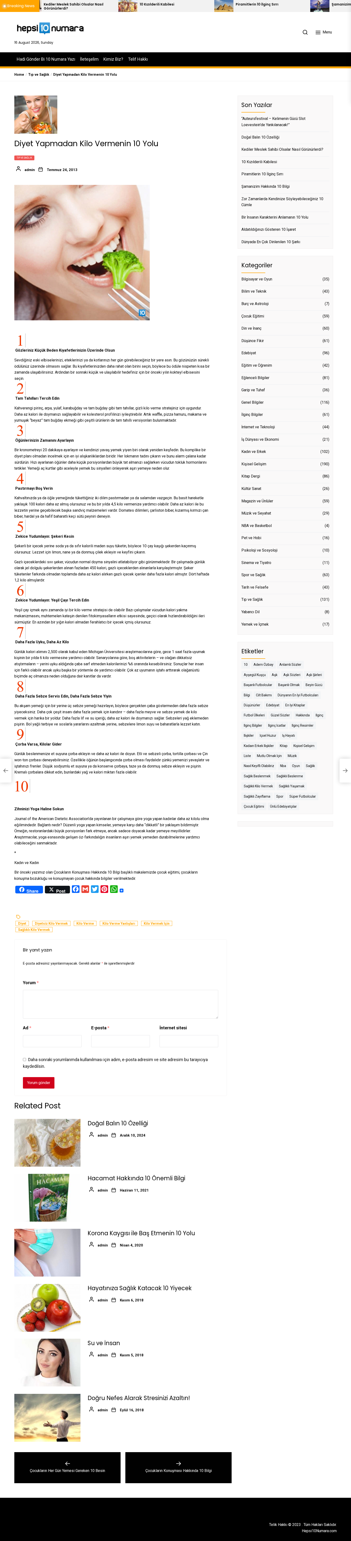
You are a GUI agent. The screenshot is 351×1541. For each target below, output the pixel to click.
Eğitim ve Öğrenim (256, 365)
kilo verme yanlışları (118, 924)
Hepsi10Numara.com (319, 1531)
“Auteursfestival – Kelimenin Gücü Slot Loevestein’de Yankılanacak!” (273, 122)
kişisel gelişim (303, 746)
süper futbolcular (302, 796)
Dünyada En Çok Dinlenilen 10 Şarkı (270, 242)
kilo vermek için (157, 924)
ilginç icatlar (277, 725)
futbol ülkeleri (254, 715)
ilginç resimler (303, 725)
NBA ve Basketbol (256, 525)
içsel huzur (268, 736)
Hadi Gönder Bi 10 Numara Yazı (46, 59)
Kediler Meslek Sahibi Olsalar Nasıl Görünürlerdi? (282, 149)
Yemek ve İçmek (255, 624)
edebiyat (272, 705)
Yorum (31, 982)
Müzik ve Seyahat (256, 513)
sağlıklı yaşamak (291, 786)
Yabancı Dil (250, 612)
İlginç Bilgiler (252, 415)
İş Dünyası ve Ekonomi (260, 439)
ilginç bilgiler (253, 725)
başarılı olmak (289, 685)
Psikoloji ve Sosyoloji (259, 550)
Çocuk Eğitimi (252, 316)
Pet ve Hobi (251, 538)
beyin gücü (314, 685)
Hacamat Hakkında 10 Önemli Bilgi (136, 1178)
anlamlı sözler (290, 665)
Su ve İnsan (104, 1343)
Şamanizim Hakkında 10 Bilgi (288, 4)
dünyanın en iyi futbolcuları (298, 695)
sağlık (310, 766)
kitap (283, 746)
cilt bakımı (264, 695)
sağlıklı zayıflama (257, 796)
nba (283, 766)
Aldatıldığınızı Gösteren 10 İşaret (268, 229)
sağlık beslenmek (257, 776)
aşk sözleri (291, 675)
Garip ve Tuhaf (253, 390)
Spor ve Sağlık (253, 575)
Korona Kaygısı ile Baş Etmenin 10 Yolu (141, 1233)
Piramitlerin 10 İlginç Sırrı (188, 4)
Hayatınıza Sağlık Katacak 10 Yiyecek (140, 1288)
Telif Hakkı (138, 59)
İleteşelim (89, 59)
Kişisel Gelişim (253, 464)
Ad (27, 1028)
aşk (274, 675)
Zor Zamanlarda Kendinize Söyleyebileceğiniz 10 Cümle (282, 202)
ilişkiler (249, 736)
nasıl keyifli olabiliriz (259, 766)
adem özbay (263, 665)
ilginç (319, 715)
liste (247, 756)
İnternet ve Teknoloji (258, 427)
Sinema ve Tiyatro (256, 562)
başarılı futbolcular (258, 685)
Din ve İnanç (251, 328)
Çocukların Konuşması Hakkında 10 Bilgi (87, 872)
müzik (292, 756)
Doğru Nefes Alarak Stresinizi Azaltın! (139, 1398)
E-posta (100, 1028)
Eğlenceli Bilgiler (255, 378)
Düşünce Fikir (252, 340)
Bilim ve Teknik (253, 291)
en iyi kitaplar (295, 705)
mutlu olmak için (269, 756)
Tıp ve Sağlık (24, 157)
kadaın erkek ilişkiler (259, 746)
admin (30, 170)
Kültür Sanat (251, 488)
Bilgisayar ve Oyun (256, 279)
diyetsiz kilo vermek (51, 924)
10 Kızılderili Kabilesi (88, 4)
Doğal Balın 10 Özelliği (118, 1124)
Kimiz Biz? (113, 59)
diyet (22, 924)
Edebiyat (248, 353)
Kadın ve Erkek (253, 452)
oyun (296, 766)
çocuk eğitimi (254, 806)
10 (246, 665)
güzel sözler (280, 715)
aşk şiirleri (314, 675)
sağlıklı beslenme (290, 776)
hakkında (303, 715)
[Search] (305, 32)
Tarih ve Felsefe (254, 587)
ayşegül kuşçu (255, 675)
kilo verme (85, 924)
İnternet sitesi (173, 1028)
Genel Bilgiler (252, 402)
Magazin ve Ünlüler (257, 501)
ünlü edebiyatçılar (283, 806)
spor (279, 796)
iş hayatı (288, 736)
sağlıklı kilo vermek (34, 930)
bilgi (247, 695)
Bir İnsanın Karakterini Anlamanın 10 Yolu (274, 217)
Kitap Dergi (250, 476)
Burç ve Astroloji (255, 303)
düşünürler (252, 705)
